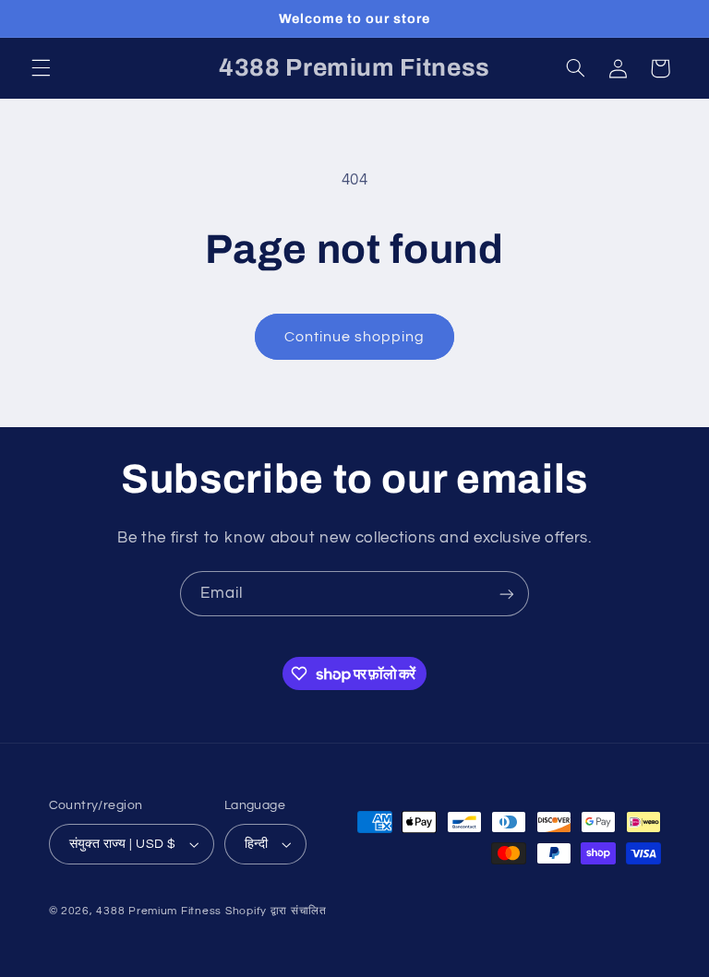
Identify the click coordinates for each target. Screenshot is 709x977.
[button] (40, 68)
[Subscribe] (507, 593)
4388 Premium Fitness (160, 911)
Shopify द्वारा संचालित (276, 911)
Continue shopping (355, 336)
